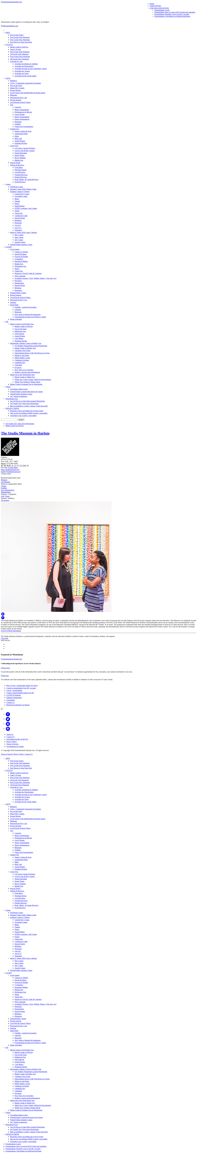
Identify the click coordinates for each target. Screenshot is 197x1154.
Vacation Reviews (21, 175)
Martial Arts (19, 160)
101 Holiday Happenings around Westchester (31, 346)
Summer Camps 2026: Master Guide (23, 189)
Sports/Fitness (20, 206)
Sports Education (21, 153)
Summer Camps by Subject (20, 192)
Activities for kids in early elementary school (31, 69)
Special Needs (15, 163)
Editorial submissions (14, 698)
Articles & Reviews (17, 165)
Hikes (17, 136)
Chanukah (18, 365)
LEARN (8, 247)
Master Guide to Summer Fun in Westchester (26, 384)
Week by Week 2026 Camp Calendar (23, 232)
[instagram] (7, 729)
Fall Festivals (19, 334)
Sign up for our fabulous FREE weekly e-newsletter (28, 413)
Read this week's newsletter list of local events (26, 411)
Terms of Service (12, 744)
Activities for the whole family (25, 76)
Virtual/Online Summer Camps (21, 245)
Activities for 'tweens (22, 71)
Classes (3, 486)
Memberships (6, 492)
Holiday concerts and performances (27, 372)
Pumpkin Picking (21, 143)
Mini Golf (18, 139)
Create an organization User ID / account (21, 688)
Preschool (18, 223)
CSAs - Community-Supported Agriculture (25, 83)
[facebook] (7, 714)
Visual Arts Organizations (24, 126)
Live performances (7, 490)
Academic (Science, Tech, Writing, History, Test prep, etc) (35, 278)
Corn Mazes (19, 338)
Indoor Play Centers (17, 88)
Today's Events (15, 49)
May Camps (19, 235)
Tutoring (13, 302)
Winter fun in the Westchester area (22, 375)
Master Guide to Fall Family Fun (22, 324)
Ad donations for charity (15, 746)
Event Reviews (20, 182)
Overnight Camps (21, 196)
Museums (13, 95)
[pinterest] (7, 724)
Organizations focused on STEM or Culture (30, 317)
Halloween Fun (20, 331)
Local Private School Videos (20, 102)
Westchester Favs (11, 399)
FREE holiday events (22, 358)
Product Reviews (21, 177)
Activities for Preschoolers (24, 66)
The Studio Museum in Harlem (25, 433)
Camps (7, 184)
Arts (11, 105)
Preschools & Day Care (18, 98)
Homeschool (19, 283)
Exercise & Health (21, 257)
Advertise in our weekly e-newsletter (23, 416)
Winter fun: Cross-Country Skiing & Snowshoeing (33, 379)
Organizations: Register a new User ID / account (171, 14)
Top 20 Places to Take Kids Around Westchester (27, 401)
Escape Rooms (15, 90)
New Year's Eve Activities (24, 370)
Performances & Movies (23, 112)
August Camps (20, 242)
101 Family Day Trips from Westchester (24, 403)
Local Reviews (20, 172)
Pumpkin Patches (21, 341)
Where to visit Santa (22, 355)
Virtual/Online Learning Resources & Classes (26, 392)
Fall (6, 322)
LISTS (7, 78)
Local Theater (20, 114)
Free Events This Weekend (19, 37)
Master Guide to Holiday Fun (25, 348)
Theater (17, 201)
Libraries (18, 310)
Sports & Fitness (20, 254)
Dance (17, 204)
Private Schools (15, 100)
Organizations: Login (162, 10)
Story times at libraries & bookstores (28, 314)
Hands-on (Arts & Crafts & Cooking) (28, 273)
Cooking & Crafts (21, 216)
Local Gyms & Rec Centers (25, 151)
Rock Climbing (20, 158)
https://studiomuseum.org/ (10, 470)
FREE (7, 33)
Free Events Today (17, 35)
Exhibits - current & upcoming (25, 307)
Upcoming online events (19, 389)
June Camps (19, 237)
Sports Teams (19, 155)
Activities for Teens (22, 73)
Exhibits (18, 124)
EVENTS (9, 45)
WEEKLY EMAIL (12, 408)
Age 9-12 (18, 228)
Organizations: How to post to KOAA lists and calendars (174, 12)
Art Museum (5, 482)
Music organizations (22, 110)
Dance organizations (22, 117)
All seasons (5, 500)
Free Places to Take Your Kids (21, 42)
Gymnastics (19, 259)
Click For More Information (11, 631)
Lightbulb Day (20, 363)
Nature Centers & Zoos (23, 131)
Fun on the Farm (16, 86)
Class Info (4, 638)
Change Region (155, 6)
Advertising (10, 700)
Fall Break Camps (16, 187)
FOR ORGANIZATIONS (159, 8)
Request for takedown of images (18, 705)
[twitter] (7, 719)
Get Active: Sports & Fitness (25, 148)
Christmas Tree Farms (22, 350)
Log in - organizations (14, 690)
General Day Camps (22, 194)
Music (17, 199)
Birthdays (13, 81)
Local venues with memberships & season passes (27, 93)
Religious (18, 220)
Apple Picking (20, 141)
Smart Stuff (14, 305)
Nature (17, 211)
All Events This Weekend (19, 54)
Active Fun (14, 146)
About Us (9, 734)
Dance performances (22, 119)
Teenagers (18, 230)
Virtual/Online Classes (18, 293)
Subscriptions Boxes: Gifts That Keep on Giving (32, 353)
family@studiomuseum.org (10, 472)
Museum (4, 480)
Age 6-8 (18, 225)
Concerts (18, 107)
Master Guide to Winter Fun (25, 377)
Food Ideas (19, 167)
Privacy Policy (11, 742)
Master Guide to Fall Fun (19, 47)
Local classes (14, 249)
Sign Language (20, 276)
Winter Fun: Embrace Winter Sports (27, 382)
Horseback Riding (21, 261)
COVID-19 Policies (13, 695)
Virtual (7, 387)
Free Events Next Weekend (20, 40)
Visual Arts (19, 213)
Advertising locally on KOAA (17, 739)
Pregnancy (18, 290)
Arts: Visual (5, 496)
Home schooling (16, 319)
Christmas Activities (22, 360)
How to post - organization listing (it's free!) (22, 686)
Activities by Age (16, 61)
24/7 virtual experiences (18, 396)
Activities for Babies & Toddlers (26, 64)
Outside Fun (14, 129)
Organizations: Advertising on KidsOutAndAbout (172, 16)
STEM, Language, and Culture (26, 208)
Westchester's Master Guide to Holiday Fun (25, 343)
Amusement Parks (21, 134)
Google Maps (13, 468)
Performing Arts (20, 266)
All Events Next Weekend (19, 59)
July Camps (19, 240)
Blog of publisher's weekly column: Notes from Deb (29, 406)
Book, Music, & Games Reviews (26, 179)
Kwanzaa (18, 367)
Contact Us (10, 702)
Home (152, 4)
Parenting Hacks (20, 170)
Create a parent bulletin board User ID (20, 693)
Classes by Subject (21, 252)
